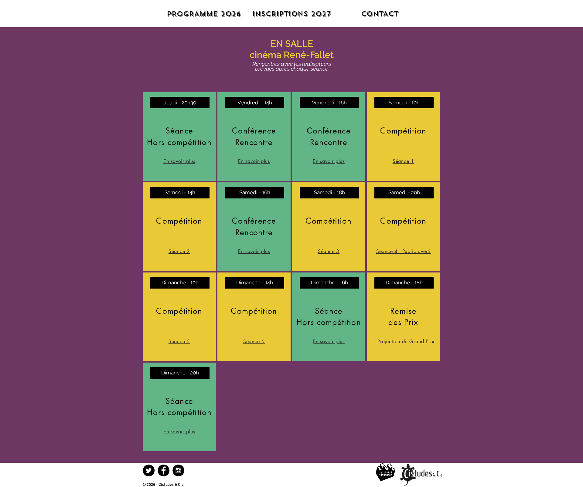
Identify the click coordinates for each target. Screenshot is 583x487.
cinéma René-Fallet (292, 54)
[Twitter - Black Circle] (149, 470)
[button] (254, 283)
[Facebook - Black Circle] (163, 470)
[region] (179, 136)
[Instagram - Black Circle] (178, 470)
